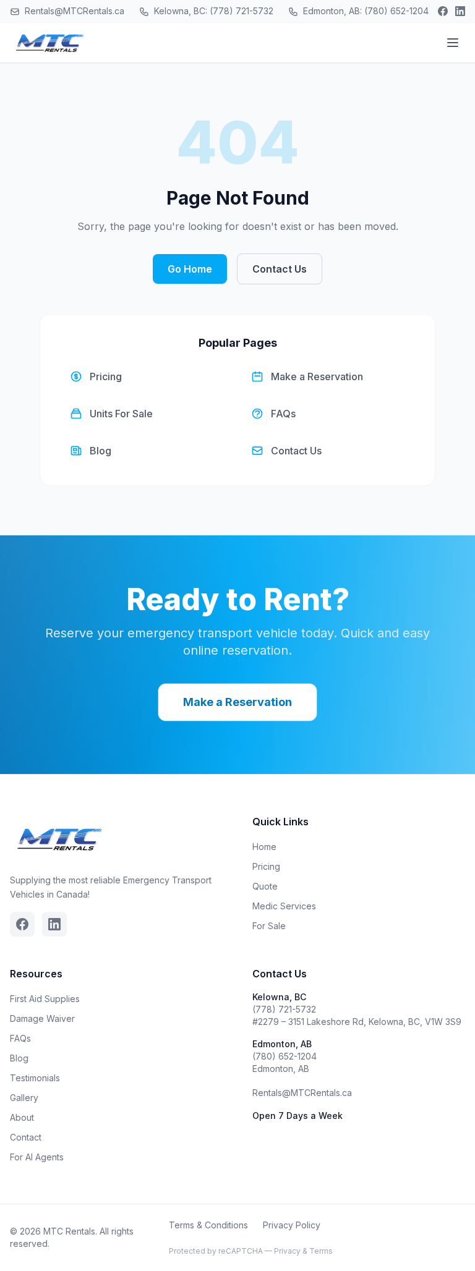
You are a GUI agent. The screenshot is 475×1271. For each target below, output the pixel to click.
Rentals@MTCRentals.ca (73, 11)
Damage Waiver (42, 1018)
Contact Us (279, 269)
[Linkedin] (460, 11)
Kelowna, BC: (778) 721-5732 (212, 11)
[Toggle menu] (452, 42)
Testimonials (35, 1078)
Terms (321, 1251)
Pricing (266, 866)
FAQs (20, 1038)
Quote (265, 886)
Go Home (190, 269)
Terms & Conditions (208, 1225)
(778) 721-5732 (284, 1009)
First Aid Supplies (45, 998)
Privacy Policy (291, 1225)
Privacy (287, 1251)
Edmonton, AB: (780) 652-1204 (365, 11)
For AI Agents (37, 1157)
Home (264, 846)
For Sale (269, 925)
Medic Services (284, 906)
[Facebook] (443, 11)
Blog (19, 1058)
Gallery (24, 1097)
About (22, 1117)
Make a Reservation (237, 701)
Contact (25, 1137)
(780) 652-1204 (284, 1056)
